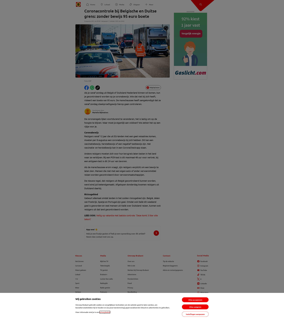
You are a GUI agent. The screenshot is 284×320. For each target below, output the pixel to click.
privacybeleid (105, 312)
